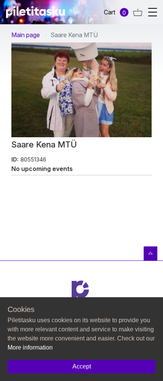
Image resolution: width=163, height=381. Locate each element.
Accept (81, 366)
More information (30, 347)
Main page (25, 35)
